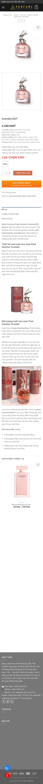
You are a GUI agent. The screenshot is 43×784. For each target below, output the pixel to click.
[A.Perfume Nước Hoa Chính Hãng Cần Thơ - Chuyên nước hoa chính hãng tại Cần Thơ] (21, 7)
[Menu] (3, 7)
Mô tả (4, 209)
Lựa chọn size (13, 157)
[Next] (10, 66)
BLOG (24, 777)
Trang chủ (7, 15)
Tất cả (23, 15)
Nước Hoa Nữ (33, 15)
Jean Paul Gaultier (21, 17)
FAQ (37, 777)
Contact (30, 777)
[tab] (21, 209)
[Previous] (4, 66)
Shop (16, 15)
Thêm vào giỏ (23, 173)
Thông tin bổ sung (10, 214)
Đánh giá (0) (7, 219)
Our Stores (16, 777)
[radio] (5, 164)
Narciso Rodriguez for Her (21, 505)
